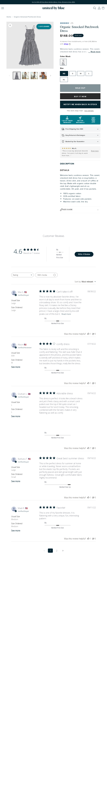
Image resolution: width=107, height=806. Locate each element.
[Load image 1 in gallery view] (16, 75)
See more (15, 367)
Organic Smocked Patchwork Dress (27, 17)
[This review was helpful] (88, 448)
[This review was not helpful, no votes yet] (93, 333)
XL (64, 79)
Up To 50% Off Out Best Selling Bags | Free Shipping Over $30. (53, 2)
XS (64, 73)
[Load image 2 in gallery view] (25, 75)
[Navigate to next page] (62, 551)
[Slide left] (9, 75)
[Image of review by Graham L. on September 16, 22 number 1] (45, 420)
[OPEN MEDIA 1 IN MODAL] (30, 45)
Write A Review (84, 254)
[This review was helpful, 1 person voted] (88, 333)
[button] (104, 8)
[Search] (95, 8)
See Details (89, 111)
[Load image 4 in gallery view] (43, 75)
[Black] (63, 62)
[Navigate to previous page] (44, 551)
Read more (95, 51)
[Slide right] (51, 75)
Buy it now (80, 96)
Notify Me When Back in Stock (80, 104)
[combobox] (22, 275)
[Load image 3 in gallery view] (34, 75)
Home (9, 17)
